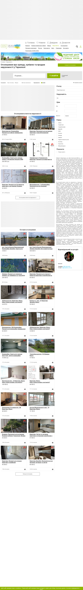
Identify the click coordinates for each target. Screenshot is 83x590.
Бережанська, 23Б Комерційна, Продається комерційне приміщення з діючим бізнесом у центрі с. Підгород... (13, 330)
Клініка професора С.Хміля (38, 45)
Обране (16, 82)
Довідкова (59, 48)
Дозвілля (66, 43)
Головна (31, 43)
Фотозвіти (66, 48)
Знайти (54, 76)
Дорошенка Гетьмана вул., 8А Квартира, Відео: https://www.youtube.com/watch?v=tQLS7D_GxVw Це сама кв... (12, 410)
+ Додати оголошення (70, 65)
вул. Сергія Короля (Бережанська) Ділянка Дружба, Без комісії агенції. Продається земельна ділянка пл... (41, 249)
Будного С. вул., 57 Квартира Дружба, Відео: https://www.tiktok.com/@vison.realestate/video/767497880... (41, 303)
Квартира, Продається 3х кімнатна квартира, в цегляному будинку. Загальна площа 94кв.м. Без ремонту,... (13, 187)
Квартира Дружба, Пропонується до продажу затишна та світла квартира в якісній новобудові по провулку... (41, 463)
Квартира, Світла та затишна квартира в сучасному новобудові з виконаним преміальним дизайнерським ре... (41, 437)
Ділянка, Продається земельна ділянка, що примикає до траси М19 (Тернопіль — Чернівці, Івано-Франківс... (13, 276)
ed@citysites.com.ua (67, 267)
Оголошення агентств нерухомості (27, 197)
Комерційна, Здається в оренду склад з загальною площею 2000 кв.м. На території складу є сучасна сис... (13, 160)
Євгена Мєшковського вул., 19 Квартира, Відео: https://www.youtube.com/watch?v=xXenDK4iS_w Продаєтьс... (40, 410)
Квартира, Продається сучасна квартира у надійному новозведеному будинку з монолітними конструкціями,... (12, 463)
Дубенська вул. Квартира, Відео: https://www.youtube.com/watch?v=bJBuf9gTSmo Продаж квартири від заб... (40, 330)
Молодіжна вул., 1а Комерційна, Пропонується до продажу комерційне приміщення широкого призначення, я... (41, 187)
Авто (52, 48)
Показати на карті (78, 82)
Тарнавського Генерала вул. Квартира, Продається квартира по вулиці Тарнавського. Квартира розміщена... (41, 160)
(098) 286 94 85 (66, 266)
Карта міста (47, 48)
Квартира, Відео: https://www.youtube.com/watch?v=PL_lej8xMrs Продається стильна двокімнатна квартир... (41, 383)
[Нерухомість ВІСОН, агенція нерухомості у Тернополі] (24, 118)
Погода (40, 48)
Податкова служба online (32, 50)
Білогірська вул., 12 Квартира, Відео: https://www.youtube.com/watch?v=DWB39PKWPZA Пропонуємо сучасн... (13, 383)
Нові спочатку (10, 82)
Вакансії (27, 45)
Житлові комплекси (26, 82)
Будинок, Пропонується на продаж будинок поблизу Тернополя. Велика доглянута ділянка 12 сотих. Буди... (13, 436)
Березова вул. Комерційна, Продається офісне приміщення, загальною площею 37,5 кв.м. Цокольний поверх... (12, 133)
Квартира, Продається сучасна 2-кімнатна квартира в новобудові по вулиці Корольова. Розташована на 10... (41, 276)
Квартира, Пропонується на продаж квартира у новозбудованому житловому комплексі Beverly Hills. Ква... (41, 133)
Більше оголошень (27, 474)
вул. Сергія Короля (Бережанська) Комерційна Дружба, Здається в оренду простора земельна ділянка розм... (13, 250)
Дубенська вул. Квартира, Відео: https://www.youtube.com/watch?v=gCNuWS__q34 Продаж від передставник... (12, 303)
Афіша (49, 45)
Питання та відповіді (30, 48)
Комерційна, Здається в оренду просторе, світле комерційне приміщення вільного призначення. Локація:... (13, 356)
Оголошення (64, 45)
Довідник (54, 43)
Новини (42, 43)
